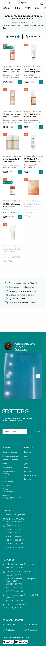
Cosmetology (33, 630)
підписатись (36, 431)
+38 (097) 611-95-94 (14, 575)
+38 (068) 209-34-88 (14, 600)
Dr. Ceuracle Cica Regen (38, 66)
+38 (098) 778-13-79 (14, 567)
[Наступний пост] (38, 376)
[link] (42, 3)
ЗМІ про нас (7, 467)
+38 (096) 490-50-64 (15, 547)
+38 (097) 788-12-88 (14, 533)
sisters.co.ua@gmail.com (15, 515)
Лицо (26, 456)
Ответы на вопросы (10, 460)
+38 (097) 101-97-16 (14, 584)
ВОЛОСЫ (6, 8)
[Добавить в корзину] (20, 82)
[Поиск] (9, 3)
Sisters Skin (32, 625)
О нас (4, 464)
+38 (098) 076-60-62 (14, 608)
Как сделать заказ (10, 456)
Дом (26, 464)
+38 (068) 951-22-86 (14, 544)
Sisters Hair (10, 625)
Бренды (27, 479)
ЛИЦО (17, 8)
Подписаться (21, 349)
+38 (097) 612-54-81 (14, 529)
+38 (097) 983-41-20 (14, 536)
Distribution (10, 630)
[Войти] (36, 3)
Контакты (6, 485)
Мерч (26, 467)
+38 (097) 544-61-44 (14, 591)
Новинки (27, 471)
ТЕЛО (27, 8)
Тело (26, 460)
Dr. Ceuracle (7, 66)
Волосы (27, 452)
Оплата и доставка (10, 452)
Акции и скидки (30, 475)
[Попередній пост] (8, 376)
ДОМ (37, 8)
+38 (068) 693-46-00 (15, 540)
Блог (4, 477)
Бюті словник (7, 481)
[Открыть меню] (4, 3)
